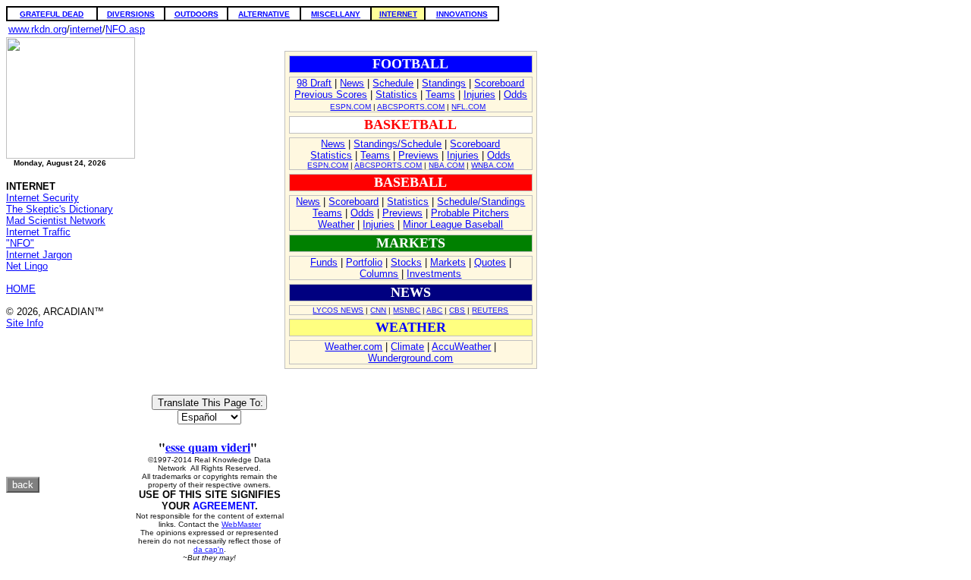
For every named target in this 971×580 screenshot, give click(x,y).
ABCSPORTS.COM (411, 106)
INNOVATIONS (462, 14)
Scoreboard (499, 83)
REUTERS (490, 310)
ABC (434, 310)
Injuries (479, 94)
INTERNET (398, 14)
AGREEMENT (224, 506)
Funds (324, 262)
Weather (336, 224)
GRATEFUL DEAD (51, 14)
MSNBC (406, 310)
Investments (434, 273)
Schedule (392, 83)
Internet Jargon (39, 254)
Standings (444, 83)
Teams (440, 94)
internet (86, 29)
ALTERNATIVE (264, 14)
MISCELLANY (335, 14)
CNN (378, 310)
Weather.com (353, 346)
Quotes (490, 262)
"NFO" (20, 243)
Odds (515, 94)
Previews (418, 155)
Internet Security (42, 197)
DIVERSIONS (131, 14)
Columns (379, 273)
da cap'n (208, 549)
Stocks (406, 262)
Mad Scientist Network (55, 220)
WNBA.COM (492, 165)
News (352, 83)
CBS (457, 310)
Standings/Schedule (398, 144)
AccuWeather (461, 346)
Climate (407, 346)
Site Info (24, 323)
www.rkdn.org (37, 29)
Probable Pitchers (470, 213)
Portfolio (364, 262)
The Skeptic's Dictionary (59, 209)
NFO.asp (125, 29)
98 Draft (314, 83)
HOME (21, 289)
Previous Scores (330, 94)
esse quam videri (207, 446)
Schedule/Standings (481, 201)
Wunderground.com (410, 358)
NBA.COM (446, 165)
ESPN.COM (350, 106)
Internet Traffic (38, 232)
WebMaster (241, 524)
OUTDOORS (196, 14)
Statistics (396, 94)
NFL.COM (468, 106)
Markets (448, 262)
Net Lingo (27, 266)
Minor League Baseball (453, 224)
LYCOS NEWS (338, 310)
